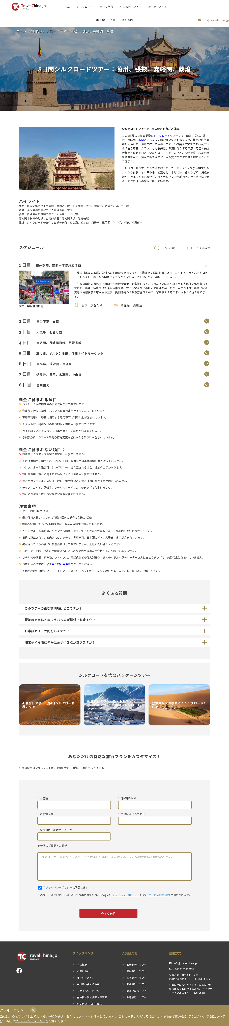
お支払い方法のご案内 (89, 1004)
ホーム (66, 6)
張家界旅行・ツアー (138, 990)
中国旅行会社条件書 (88, 984)
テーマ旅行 (106, 6)
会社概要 (82, 964)
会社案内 (127, 20)
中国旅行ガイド (105, 20)
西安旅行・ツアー (137, 964)
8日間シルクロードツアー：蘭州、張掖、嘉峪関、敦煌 (72, 31)
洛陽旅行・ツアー (137, 977)
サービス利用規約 (159, 895)
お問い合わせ (84, 971)
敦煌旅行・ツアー (137, 997)
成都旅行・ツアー (137, 971)
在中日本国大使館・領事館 (92, 997)
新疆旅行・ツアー (137, 984)
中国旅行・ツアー (131, 6)
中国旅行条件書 (61, 564)
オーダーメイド (157, 6)
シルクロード (85, 6)
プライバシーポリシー (58, 887)
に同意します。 (67, 887)
